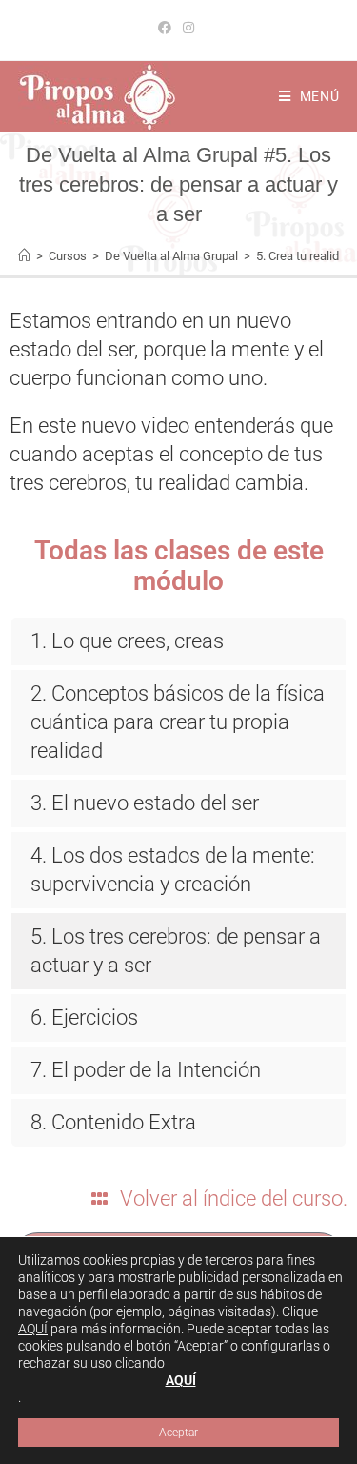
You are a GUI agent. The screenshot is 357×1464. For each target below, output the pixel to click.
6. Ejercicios (84, 1017)
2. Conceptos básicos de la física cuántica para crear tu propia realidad (177, 721)
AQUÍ (33, 1328)
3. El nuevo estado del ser (144, 803)
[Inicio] (24, 256)
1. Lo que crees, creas (127, 641)
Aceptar (178, 1432)
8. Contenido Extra (113, 1122)
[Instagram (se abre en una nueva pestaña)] (188, 27)
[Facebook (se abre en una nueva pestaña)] (167, 27)
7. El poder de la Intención (145, 1070)
